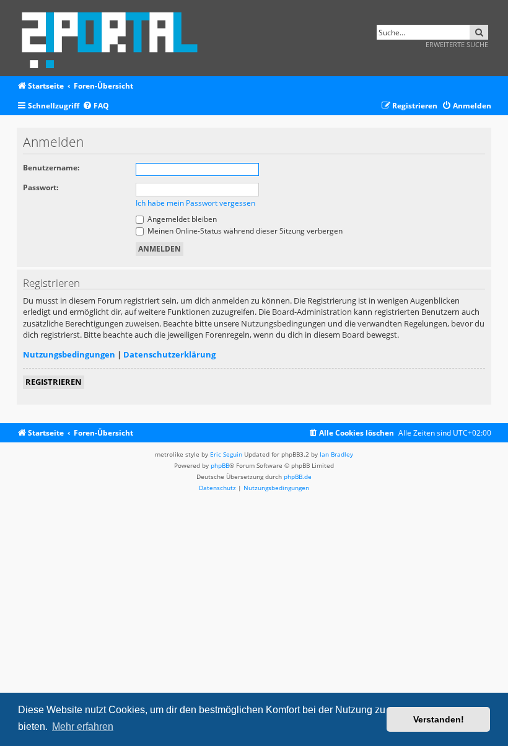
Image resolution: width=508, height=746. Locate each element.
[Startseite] (114, 38)
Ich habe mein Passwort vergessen (195, 203)
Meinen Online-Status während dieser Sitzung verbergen (244, 231)
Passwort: (40, 187)
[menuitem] (95, 106)
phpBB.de (298, 476)
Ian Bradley (336, 454)
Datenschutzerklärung (169, 354)
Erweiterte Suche (457, 44)
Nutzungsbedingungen (69, 354)
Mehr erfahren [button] (82, 726)
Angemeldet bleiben (181, 219)
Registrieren (53, 381)
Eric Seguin (226, 454)
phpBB (220, 465)
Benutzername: (51, 167)
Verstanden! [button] (438, 719)
